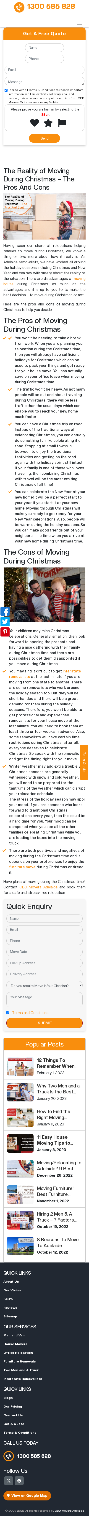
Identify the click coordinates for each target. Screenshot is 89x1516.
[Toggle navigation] (79, 23)
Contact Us (13, 1415)
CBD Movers (31, 887)
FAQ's (8, 1299)
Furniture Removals (19, 1361)
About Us (11, 1281)
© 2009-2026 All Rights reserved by (44, 1510)
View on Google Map (28, 1496)
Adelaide (50, 887)
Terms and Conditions (30, 1013)
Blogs (8, 1398)
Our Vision (12, 1290)
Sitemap (10, 1316)
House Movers (15, 1344)
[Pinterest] (19, 1480)
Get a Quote (84, 762)
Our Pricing (12, 1406)
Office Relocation (18, 1352)
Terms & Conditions (20, 1432)
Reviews (10, 1307)
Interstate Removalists (22, 1379)
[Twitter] (8, 1480)
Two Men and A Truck (21, 1370)
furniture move (22, 867)
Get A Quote (13, 1424)
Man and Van (14, 1335)
